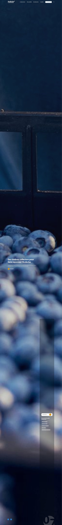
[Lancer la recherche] (50, 415)
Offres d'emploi (44, 421)
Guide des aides (44, 423)
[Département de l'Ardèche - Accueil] (11, 2)
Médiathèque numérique (46, 429)
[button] (53, 2)
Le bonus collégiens (45, 425)
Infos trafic (44, 427)
